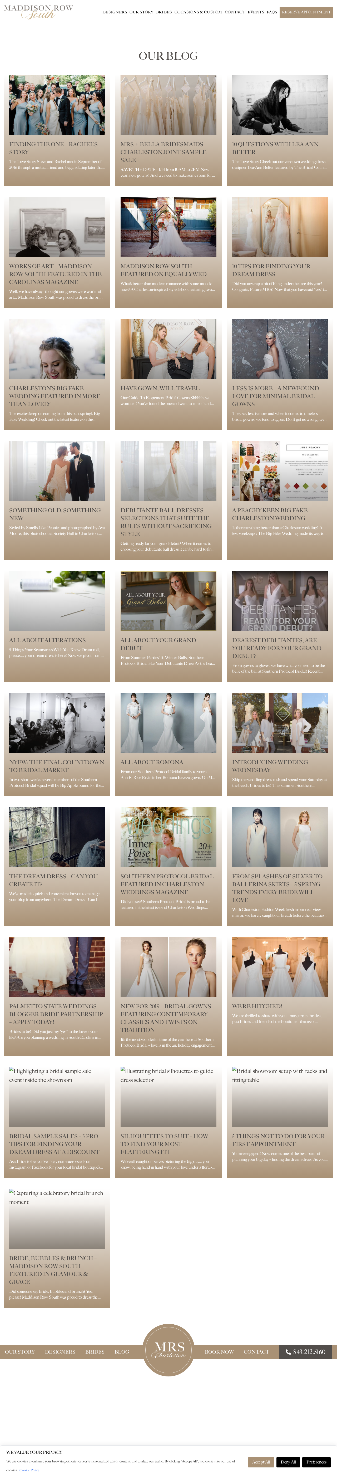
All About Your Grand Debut (158, 644)
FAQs (272, 12)
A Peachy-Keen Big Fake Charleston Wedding (270, 514)
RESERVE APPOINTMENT (306, 12)
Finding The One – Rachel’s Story (53, 148)
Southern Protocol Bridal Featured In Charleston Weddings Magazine (167, 884)
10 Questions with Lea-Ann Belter (275, 148)
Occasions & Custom (198, 12)
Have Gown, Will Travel (160, 388)
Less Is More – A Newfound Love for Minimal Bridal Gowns (275, 396)
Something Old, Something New (55, 514)
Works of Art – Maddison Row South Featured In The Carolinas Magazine (55, 274)
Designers (114, 12)
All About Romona (152, 762)
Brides (164, 12)
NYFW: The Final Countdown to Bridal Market (56, 766)
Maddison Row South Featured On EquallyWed (164, 270)
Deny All (288, 1462)
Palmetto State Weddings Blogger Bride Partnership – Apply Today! (56, 1014)
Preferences (316, 1462)
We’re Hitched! (257, 1006)
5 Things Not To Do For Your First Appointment (278, 1140)
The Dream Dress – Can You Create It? (53, 880)
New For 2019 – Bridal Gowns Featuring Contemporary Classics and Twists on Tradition (166, 1018)
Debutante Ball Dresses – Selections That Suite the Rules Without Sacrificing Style (166, 522)
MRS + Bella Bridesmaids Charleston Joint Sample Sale (163, 152)
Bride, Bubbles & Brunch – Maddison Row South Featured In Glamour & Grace (53, 1270)
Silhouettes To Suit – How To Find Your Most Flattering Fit (164, 1144)
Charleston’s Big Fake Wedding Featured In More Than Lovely (54, 396)
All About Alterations (47, 640)
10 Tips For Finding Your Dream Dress (271, 270)
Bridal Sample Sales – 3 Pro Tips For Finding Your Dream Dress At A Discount (54, 1144)
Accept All (261, 1462)
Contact (235, 12)
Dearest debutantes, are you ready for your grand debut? (276, 648)
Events (256, 12)
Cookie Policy (29, 1470)
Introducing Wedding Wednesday (270, 766)
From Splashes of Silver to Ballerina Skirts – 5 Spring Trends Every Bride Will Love (277, 888)
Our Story (141, 12)
